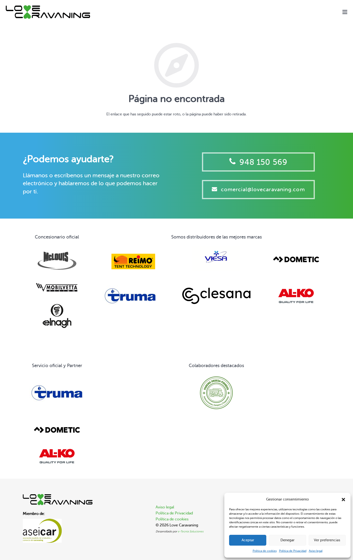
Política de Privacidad (292, 551)
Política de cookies (265, 551)
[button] (343, 499)
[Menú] (344, 12)
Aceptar (248, 540)
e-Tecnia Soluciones (190, 531)
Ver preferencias (327, 540)
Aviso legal (316, 551)
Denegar (287, 540)
